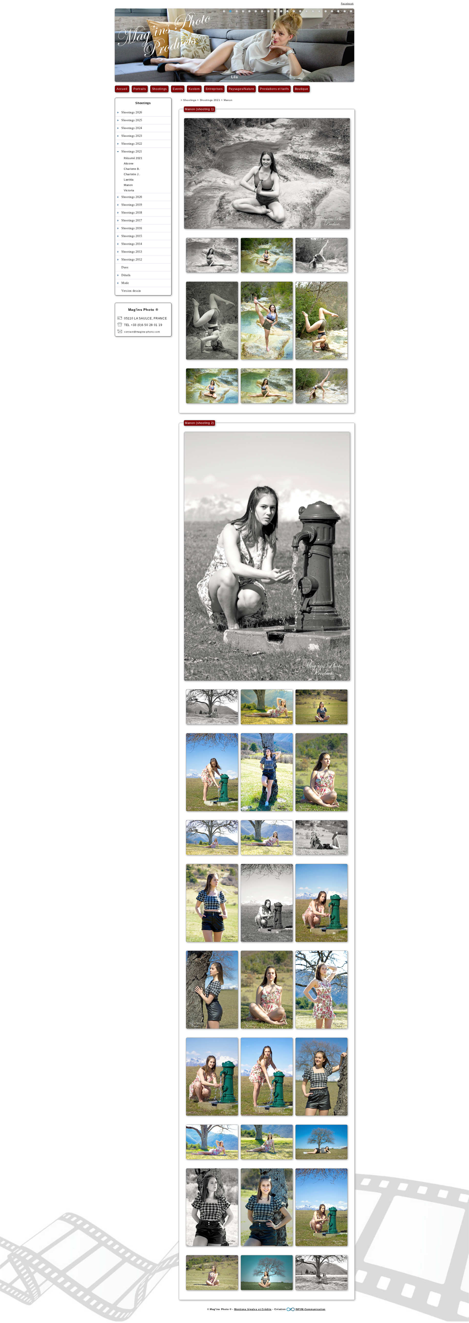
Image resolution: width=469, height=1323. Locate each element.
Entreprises (214, 89)
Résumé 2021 (133, 158)
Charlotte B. (132, 168)
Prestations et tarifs (274, 89)
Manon (128, 185)
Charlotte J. (132, 174)
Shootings (159, 89)
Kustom (194, 89)
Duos (124, 267)
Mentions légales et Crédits (252, 1309)
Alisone (129, 163)
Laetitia (129, 179)
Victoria (129, 190)
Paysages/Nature (241, 89)
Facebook (347, 3)
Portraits (139, 89)
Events (178, 89)
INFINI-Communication (310, 1309)
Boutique (301, 89)
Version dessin (131, 291)
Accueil (122, 89)
